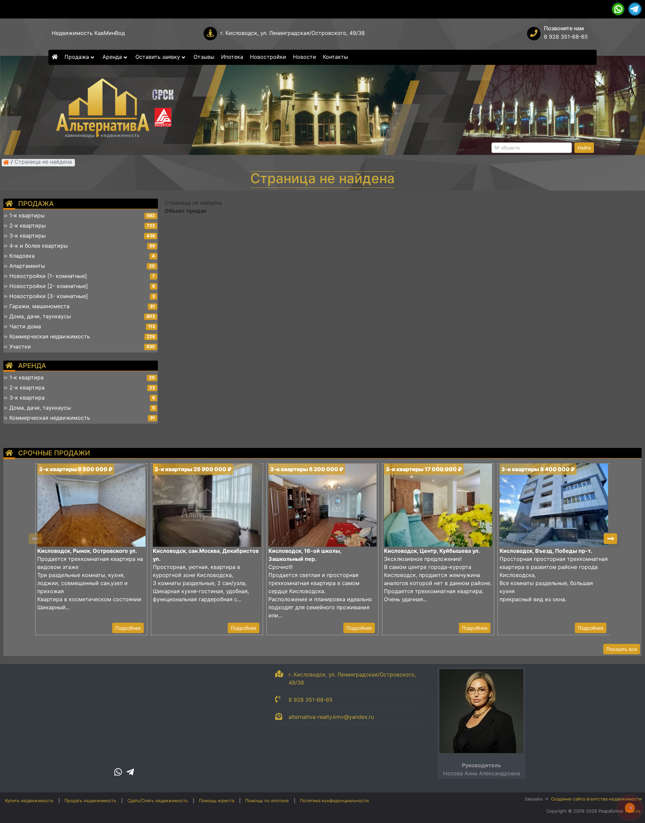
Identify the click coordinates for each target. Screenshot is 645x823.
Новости (304, 56)
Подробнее (128, 628)
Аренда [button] (113, 56)
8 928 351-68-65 (566, 36)
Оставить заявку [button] (158, 56)
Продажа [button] (77, 56)
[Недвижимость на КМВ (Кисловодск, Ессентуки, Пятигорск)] (6, 162)
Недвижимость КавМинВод (88, 33)
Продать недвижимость (90, 800)
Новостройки (268, 56)
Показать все (621, 649)
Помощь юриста (216, 800)
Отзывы (204, 56)
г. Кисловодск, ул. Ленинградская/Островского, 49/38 (292, 33)
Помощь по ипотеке (267, 800)
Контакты (335, 56)
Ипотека (232, 56)
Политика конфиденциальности (334, 800)
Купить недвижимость (29, 800)
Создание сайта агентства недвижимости (596, 798)
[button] (610, 538)
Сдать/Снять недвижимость (157, 800)
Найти (584, 148)
